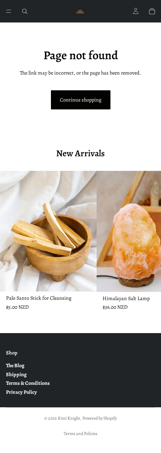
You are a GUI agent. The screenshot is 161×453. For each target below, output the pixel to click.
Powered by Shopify (99, 418)
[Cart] (152, 11)
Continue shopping (80, 99)
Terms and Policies (80, 434)
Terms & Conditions (28, 383)
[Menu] (8, 11)
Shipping (16, 374)
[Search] (24, 11)
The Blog (15, 365)
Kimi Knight (69, 418)
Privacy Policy (21, 391)
